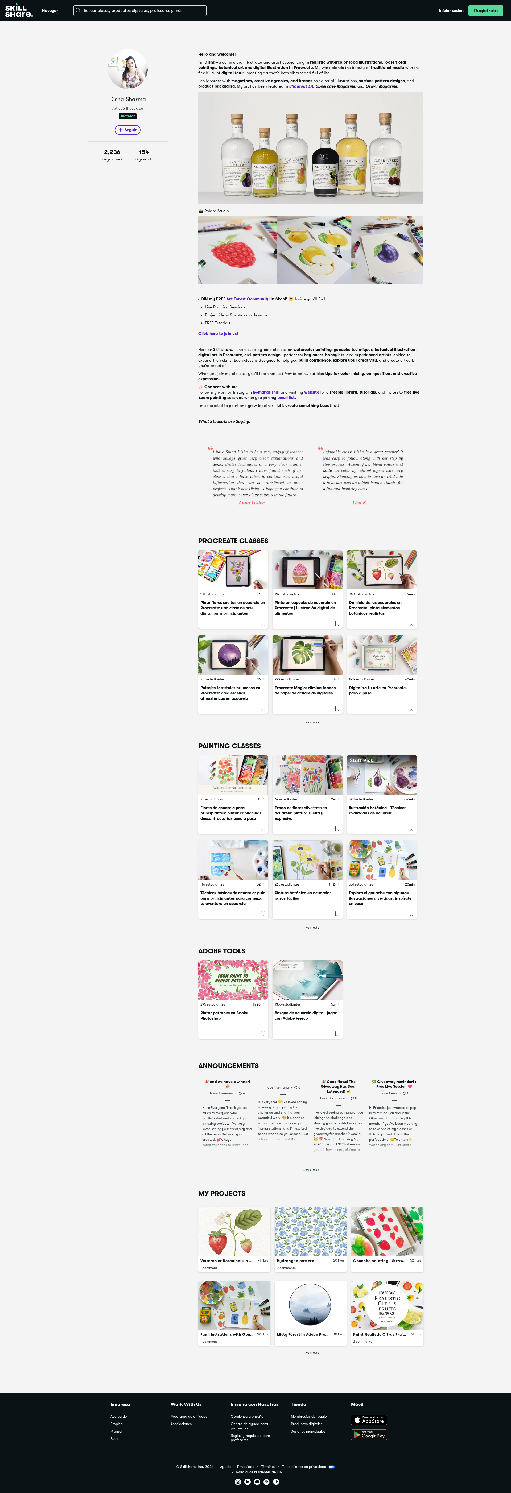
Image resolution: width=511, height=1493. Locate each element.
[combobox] (140, 10)
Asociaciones (181, 1424)
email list (286, 397)
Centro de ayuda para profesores (249, 1426)
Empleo (116, 1424)
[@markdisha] (266, 392)
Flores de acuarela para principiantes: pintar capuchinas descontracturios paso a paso (230, 813)
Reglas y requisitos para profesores (250, 1438)
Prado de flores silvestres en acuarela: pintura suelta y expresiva (301, 813)
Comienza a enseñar (248, 1416)
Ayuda (225, 1467)
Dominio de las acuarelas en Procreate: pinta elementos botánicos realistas (375, 608)
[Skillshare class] (233, 569)
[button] (62, 10)
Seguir (131, 129)
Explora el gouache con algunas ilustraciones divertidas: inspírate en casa (380, 898)
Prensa (116, 1431)
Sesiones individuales (308, 1431)
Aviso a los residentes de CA (259, 1472)
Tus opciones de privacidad (304, 1467)
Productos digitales (306, 1424)
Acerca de (118, 1416)
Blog (114, 1439)
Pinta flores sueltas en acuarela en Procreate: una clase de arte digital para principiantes (232, 608)
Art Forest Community (247, 299)
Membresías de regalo (309, 1416)
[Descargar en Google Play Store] (376, 1435)
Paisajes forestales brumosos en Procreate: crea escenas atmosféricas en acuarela (230, 693)
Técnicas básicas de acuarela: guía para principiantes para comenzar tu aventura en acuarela (232, 898)
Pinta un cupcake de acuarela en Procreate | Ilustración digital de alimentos (305, 608)
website (311, 392)
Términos (268, 1467)
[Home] (19, 10)
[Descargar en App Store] (376, 1420)
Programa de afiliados (189, 1416)
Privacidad (245, 1467)
